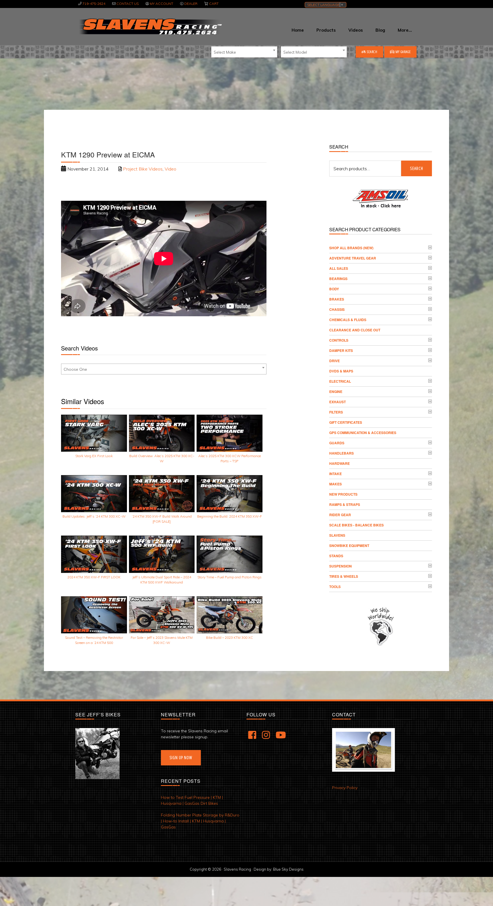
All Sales (338, 268)
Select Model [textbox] (295, 52)
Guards (336, 442)
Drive (334, 360)
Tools (335, 586)
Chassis (337, 309)
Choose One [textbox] (75, 369)
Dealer (190, 3)
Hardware (339, 463)
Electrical (340, 381)
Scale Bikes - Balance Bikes (356, 525)
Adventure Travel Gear (352, 258)
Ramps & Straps (344, 504)
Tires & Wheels (343, 576)
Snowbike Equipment (349, 545)
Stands (336, 555)
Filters (336, 412)
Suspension (340, 566)
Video (170, 169)
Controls (338, 340)
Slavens (337, 535)
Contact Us (127, 3)
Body (334, 288)
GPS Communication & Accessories (362, 432)
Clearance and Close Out (354, 330)
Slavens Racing (150, 26)
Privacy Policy (344, 787)
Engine (335, 391)
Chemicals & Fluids (347, 319)
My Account (161, 3)
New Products (343, 494)
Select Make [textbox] (225, 52)
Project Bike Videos (143, 169)
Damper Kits (341, 350)
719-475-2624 (93, 3)
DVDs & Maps (341, 371)
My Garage (403, 51)
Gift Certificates (345, 422)
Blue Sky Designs (288, 869)
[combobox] (244, 52)
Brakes (336, 299)
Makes (335, 484)
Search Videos (79, 348)
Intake (335, 473)
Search (371, 51)
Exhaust (337, 401)
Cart (214, 3)
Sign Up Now (180, 757)
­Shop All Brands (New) (351, 247)
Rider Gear (340, 514)
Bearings (338, 278)
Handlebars (341, 453)
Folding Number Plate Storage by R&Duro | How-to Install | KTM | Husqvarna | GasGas (200, 821)
